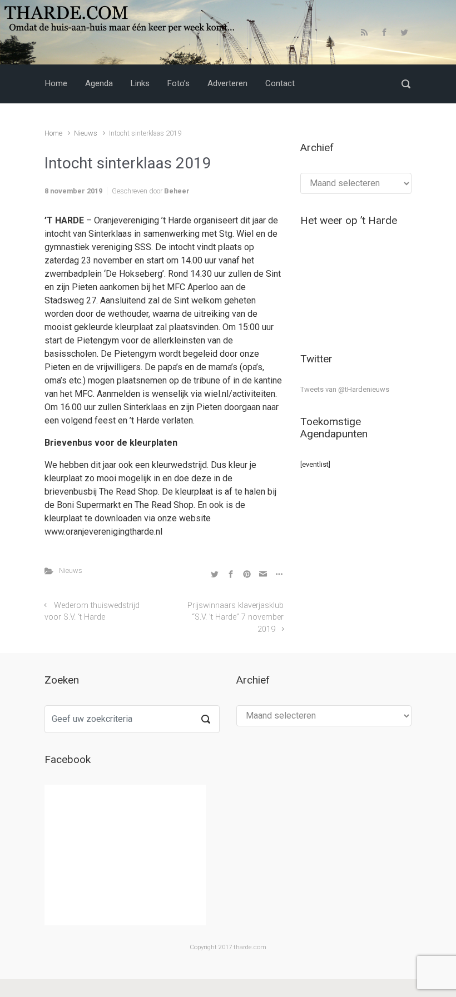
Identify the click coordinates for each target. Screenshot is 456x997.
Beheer (177, 191)
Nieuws (85, 133)
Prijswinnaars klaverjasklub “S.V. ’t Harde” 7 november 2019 (235, 617)
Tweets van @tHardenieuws (344, 389)
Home (53, 133)
